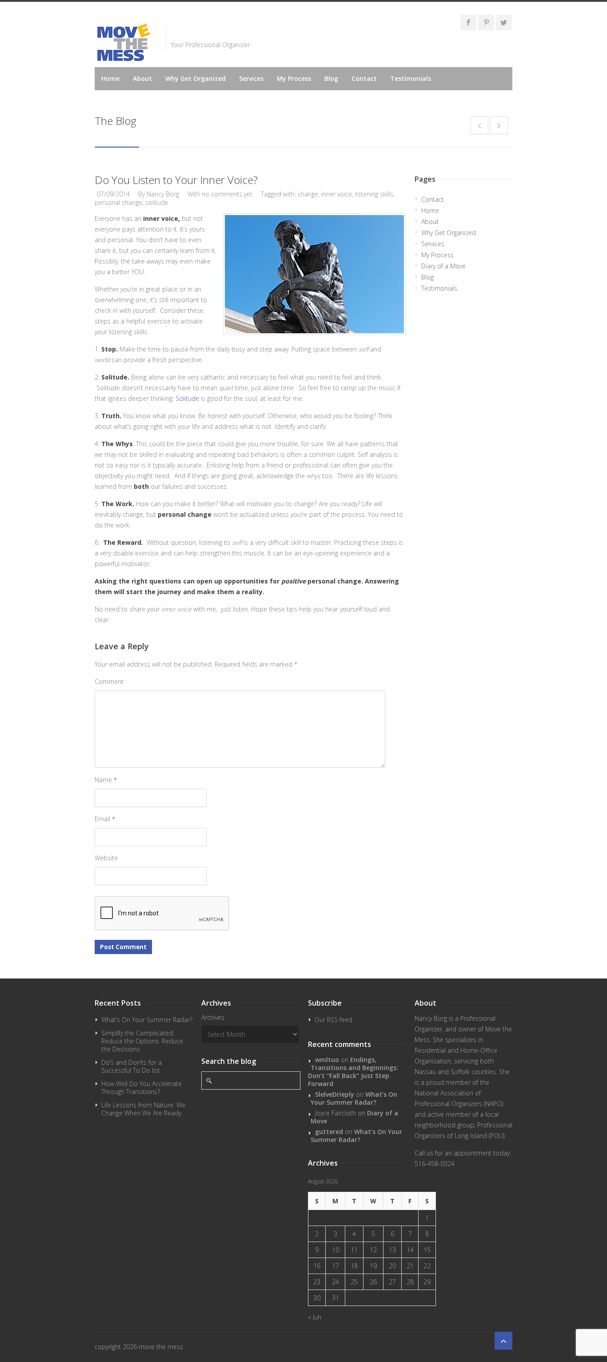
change (308, 194)
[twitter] (504, 22)
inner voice (336, 194)
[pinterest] (486, 22)
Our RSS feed (333, 1019)
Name (106, 779)
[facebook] (468, 22)
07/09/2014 (113, 194)
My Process (294, 78)
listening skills (374, 194)
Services (251, 78)
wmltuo (327, 1059)
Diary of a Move (443, 266)
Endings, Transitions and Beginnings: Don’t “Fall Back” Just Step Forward (353, 1071)
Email (105, 819)
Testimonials (410, 78)
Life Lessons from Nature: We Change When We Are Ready (143, 1109)
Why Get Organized (195, 78)
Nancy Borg (163, 194)
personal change (118, 202)
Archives (212, 1017)
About (142, 78)
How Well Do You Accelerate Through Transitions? (141, 1087)
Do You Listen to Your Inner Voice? (176, 179)
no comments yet (227, 194)
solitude (156, 202)
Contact (364, 78)
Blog (331, 78)
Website (106, 858)
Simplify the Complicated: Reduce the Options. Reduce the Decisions (142, 1041)
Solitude (187, 398)
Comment (109, 681)
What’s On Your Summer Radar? (146, 1019)
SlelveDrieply (334, 1094)
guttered (329, 1131)
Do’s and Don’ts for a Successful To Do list (131, 1066)
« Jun (314, 1317)
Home (110, 78)
